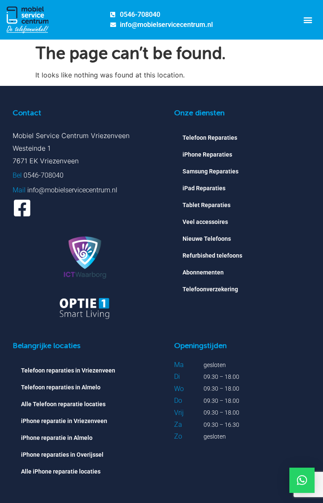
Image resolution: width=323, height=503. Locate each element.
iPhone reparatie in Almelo (57, 437)
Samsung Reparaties (210, 171)
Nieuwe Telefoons (207, 238)
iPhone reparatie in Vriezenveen (64, 421)
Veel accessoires (205, 221)
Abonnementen (203, 272)
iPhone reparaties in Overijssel (62, 454)
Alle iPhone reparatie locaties (61, 471)
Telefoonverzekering (210, 289)
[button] (308, 20)
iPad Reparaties (204, 188)
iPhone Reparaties (207, 154)
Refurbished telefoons (212, 255)
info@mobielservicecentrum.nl (72, 190)
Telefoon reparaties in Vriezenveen (68, 370)
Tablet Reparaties (206, 205)
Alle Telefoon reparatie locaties (63, 404)
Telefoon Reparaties (210, 137)
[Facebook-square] (22, 208)
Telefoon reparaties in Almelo (61, 387)
